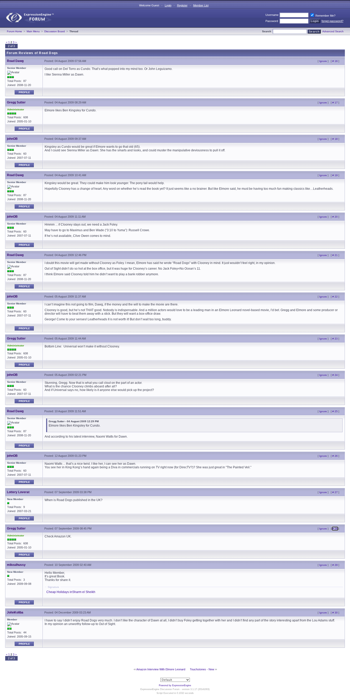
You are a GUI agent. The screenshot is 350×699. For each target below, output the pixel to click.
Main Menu (33, 31)
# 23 (335, 338)
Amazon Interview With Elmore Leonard (160, 669)
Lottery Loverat (18, 492)
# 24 (335, 375)
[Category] (27, 26)
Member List (201, 5)
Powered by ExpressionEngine (175, 685)
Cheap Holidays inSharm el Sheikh (70, 592)
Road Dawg (15, 61)
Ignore (323, 61)
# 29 (335, 565)
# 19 (335, 175)
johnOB (12, 139)
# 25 (335, 411)
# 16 (335, 61)
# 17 (335, 102)
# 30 (335, 612)
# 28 (335, 528)
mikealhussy (16, 565)
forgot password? (332, 21)
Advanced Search (333, 31)
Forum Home (14, 31)
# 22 (335, 296)
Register (182, 5)
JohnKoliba (15, 612)
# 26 (335, 455)
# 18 (335, 138)
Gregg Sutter (16, 102)
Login (168, 5)
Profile (24, 92)
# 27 (335, 492)
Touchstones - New (202, 669)
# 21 (335, 255)
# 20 (335, 216)
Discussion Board (54, 31)
